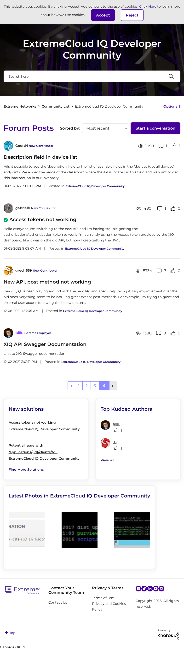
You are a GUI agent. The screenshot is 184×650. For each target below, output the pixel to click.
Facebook (138, 588)
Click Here (147, 6)
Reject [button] (132, 15)
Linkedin (150, 588)
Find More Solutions (26, 469)
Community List (55, 106)
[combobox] (92, 76)
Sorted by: (70, 128)
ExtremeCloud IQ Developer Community (95, 186)
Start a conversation (155, 128)
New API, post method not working (47, 282)
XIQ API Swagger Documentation (45, 344)
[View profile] (8, 146)
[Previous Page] (71, 385)
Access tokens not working (42, 219)
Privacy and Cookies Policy (109, 606)
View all (107, 460)
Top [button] (12, 633)
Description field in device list (40, 157)
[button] (103, 15)
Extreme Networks (20, 106)
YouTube (156, 588)
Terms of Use (103, 598)
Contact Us (57, 602)
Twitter (144, 588)
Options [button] (170, 106)
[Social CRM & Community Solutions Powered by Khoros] (168, 634)
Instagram (161, 588)
